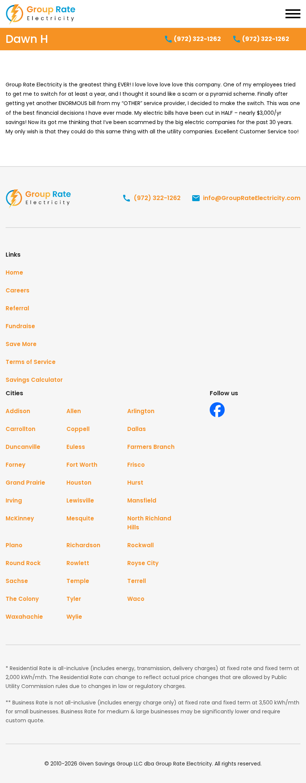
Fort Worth (81, 465)
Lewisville (80, 500)
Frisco (136, 465)
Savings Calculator (34, 380)
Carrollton (20, 429)
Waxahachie (24, 617)
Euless (75, 447)
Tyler (73, 599)
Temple (77, 581)
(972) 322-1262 (197, 39)
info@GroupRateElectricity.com (251, 198)
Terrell (136, 581)
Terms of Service (31, 362)
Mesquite (80, 518)
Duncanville (23, 447)
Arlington (140, 411)
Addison (18, 411)
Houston (78, 482)
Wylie (74, 617)
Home (14, 272)
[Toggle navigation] (292, 13)
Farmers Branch (151, 447)
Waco (135, 599)
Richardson (83, 545)
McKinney (20, 518)
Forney (15, 465)
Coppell (78, 429)
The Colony (22, 599)
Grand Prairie (25, 482)
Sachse (17, 581)
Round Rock (23, 563)
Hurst (135, 482)
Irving (14, 500)
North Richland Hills (149, 522)
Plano (14, 545)
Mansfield (141, 500)
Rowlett (77, 563)
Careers (17, 290)
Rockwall (140, 545)
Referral (17, 308)
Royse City (143, 563)
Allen (73, 411)
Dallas (136, 429)
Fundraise (20, 326)
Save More (21, 344)
